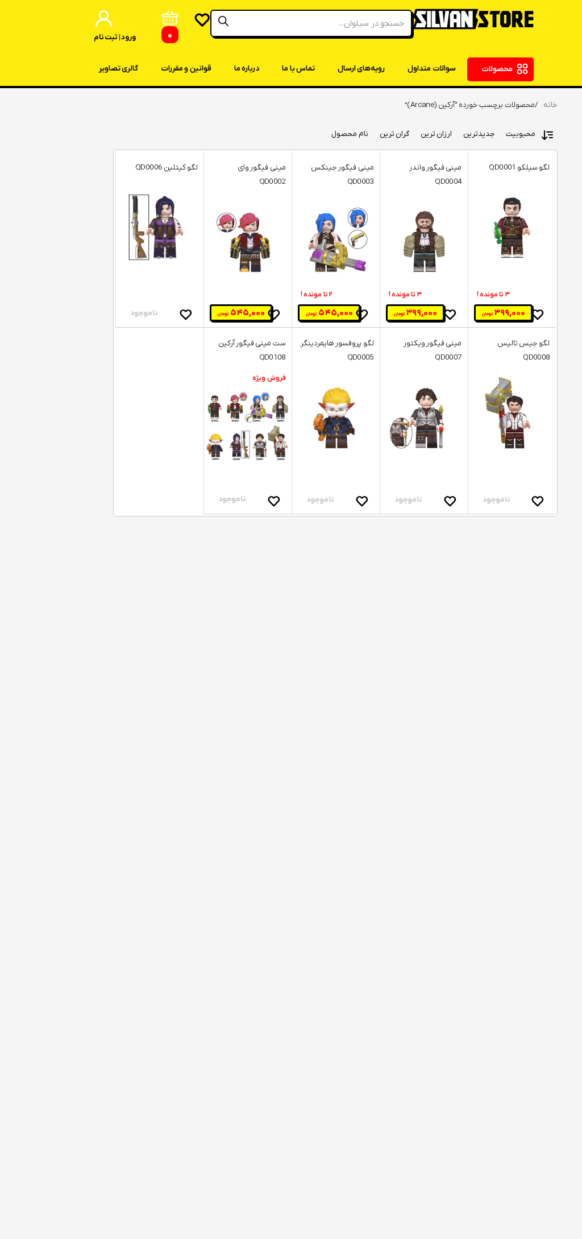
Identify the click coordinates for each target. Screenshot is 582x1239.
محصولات (497, 69)
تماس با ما (298, 68)
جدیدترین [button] (478, 134)
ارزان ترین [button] (436, 134)
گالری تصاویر (118, 68)
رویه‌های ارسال (361, 68)
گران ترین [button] (394, 134)
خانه (550, 105)
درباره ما (246, 68)
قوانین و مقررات (186, 68)
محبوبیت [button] (520, 134)
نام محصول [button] (349, 134)
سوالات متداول (431, 68)
